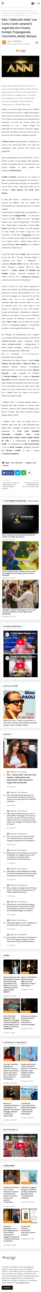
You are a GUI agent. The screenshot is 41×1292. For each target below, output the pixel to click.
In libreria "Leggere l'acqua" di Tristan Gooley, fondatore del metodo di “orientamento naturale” (29, 1192)
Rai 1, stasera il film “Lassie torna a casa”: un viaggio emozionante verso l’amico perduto (19, 573)
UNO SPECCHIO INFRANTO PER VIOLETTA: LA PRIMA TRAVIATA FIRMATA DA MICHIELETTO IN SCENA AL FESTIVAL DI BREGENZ (11, 1022)
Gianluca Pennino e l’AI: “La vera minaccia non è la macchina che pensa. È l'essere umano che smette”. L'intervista (11, 1194)
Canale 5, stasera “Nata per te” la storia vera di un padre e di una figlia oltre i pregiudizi (19, 612)
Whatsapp (23, 472)
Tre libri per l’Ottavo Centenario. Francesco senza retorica (28, 1230)
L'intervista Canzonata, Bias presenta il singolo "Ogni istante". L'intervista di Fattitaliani (29, 1108)
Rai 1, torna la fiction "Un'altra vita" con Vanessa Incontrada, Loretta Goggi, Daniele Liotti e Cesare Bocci (21, 838)
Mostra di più (33, 501)
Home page (6, 11)
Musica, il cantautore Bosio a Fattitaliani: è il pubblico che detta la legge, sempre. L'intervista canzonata (11, 1109)
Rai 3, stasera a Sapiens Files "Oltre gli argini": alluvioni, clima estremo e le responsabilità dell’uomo (22, 890)
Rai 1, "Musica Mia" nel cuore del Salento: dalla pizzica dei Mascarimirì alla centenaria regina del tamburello (21, 779)
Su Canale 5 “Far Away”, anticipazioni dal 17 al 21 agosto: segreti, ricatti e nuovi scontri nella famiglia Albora (22, 939)
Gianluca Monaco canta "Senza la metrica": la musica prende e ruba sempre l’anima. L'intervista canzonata (29, 1070)
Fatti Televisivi (17, 463)
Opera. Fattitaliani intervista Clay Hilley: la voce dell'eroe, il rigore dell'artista (29, 981)
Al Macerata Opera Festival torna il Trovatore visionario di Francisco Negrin (29, 1020)
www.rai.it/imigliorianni (30, 354)
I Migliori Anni (30, 463)
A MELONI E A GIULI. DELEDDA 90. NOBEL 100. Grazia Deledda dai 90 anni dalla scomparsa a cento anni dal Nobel (22, 873)
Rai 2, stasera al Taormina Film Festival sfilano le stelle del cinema (18, 536)
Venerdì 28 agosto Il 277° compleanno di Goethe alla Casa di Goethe (22, 924)
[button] (38, 3)
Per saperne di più (22, 1283)
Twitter (17, 472)
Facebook (9, 473)
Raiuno (14, 11)
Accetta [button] (7, 1287)
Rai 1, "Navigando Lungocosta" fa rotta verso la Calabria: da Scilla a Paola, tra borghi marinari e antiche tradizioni (21, 798)
